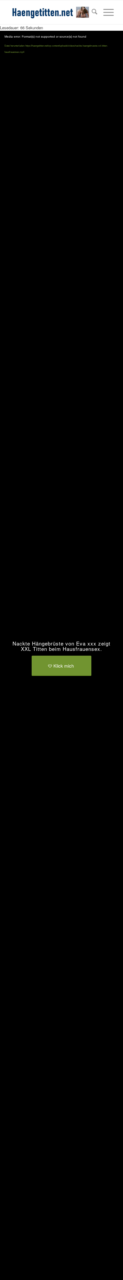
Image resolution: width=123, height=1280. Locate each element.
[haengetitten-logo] (51, 12)
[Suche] (91, 12)
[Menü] (105, 12)
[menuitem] (91, 12)
